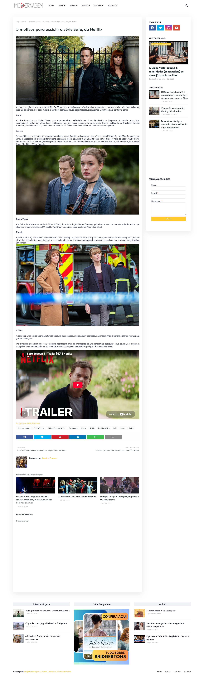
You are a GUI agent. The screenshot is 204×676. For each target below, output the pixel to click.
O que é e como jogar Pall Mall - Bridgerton (46, 623)
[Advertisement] (170, 153)
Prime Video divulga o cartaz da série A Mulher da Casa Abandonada (174, 124)
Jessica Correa (48, 458)
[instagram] (168, 27)
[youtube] (176, 27)
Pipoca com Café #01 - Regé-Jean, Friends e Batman (167, 638)
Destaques (73, 428)
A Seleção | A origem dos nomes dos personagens (42, 637)
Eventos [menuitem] (111, 5)
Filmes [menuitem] (85, 5)
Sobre (167, 672)
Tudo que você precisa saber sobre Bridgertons (47, 610)
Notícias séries (103, 428)
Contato (177, 672)
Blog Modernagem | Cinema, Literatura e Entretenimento (47, 671)
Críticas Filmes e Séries (56, 428)
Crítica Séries (39, 428)
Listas (83, 428)
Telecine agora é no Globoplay (160, 610)
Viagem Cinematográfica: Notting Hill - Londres (173, 110)
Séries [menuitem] (72, 5)
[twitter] (160, 27)
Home (159, 672)
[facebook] (152, 27)
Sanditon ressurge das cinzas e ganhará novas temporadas (165, 625)
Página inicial (21, 22)
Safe (115, 428)
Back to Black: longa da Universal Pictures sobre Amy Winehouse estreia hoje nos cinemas (34, 499)
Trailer (131, 428)
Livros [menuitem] (60, 5)
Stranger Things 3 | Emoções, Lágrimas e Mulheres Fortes (119, 498)
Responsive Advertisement (28, 423)
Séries (122, 428)
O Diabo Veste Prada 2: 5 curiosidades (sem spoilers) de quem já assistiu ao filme (166, 71)
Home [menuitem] (51, 5)
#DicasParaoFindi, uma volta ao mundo (77, 496)
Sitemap (187, 672)
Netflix (92, 428)
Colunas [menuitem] (97, 5)
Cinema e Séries (34, 22)
